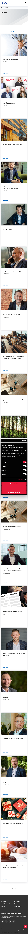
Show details (21, 479)
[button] (14, 888)
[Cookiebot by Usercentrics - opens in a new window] (21, 441)
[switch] (25, 466)
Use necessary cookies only (14, 492)
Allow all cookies (14, 483)
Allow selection (14, 488)
